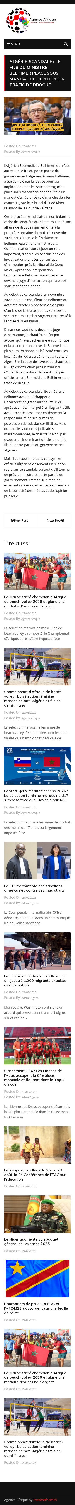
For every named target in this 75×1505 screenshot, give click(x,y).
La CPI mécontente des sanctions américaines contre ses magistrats (34, 888)
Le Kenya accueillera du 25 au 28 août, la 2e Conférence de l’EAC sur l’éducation (35, 1174)
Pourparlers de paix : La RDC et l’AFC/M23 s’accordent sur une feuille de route (36, 1308)
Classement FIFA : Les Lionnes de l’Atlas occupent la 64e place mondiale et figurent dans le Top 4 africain (34, 1077)
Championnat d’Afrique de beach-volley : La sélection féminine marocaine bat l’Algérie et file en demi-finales (33, 698)
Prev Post (21, 520)
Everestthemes (45, 1499)
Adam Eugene (30, 903)
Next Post (54, 520)
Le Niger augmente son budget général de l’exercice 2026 (31, 1241)
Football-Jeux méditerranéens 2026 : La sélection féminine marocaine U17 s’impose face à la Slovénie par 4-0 (36, 795)
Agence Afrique (30, 152)
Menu (15, 44)
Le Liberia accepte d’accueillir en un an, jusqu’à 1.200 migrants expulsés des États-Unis (35, 980)
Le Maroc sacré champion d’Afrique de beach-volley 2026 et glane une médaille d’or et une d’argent (35, 601)
